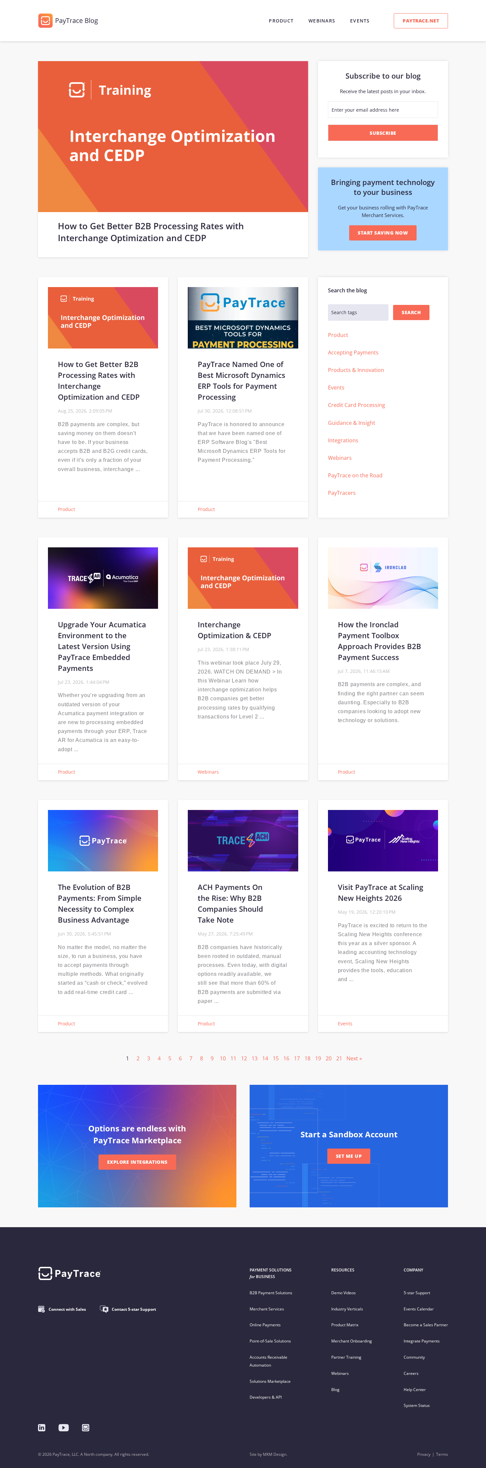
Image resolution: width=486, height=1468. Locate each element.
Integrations (343, 440)
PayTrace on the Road (355, 475)
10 (223, 1058)
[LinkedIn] (41, 1427)
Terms (442, 1454)
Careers (411, 1373)
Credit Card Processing (356, 405)
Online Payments (265, 1325)
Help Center (415, 1389)
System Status (417, 1405)
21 (339, 1058)
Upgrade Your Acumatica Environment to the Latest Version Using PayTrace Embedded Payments (102, 646)
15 (276, 1058)
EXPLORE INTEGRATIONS (137, 1162)
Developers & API (266, 1397)
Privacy (423, 1454)
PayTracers (342, 492)
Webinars (321, 21)
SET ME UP (349, 1156)
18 (307, 1058)
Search (411, 312)
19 (318, 1058)
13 (255, 1058)
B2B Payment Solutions (271, 1293)
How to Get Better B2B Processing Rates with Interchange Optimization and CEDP (151, 232)
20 (329, 1058)
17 (297, 1058)
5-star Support (417, 1293)
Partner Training (346, 1357)
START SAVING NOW (383, 233)
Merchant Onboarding (351, 1341)
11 (233, 1058)
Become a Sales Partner (426, 1325)
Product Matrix (344, 1325)
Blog (335, 1389)
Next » (354, 1058)
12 (244, 1058)
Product (281, 21)
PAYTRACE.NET (421, 21)
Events (360, 21)
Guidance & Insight (351, 422)
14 (265, 1058)
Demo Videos (343, 1293)
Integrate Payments (422, 1341)
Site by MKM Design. (268, 1454)
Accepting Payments (353, 352)
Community (414, 1357)
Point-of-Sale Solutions (270, 1341)
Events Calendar (419, 1309)
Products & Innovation (356, 370)
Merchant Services (267, 1309)
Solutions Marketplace (270, 1381)
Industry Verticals (347, 1309)
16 (286, 1058)
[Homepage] (85, 1427)
